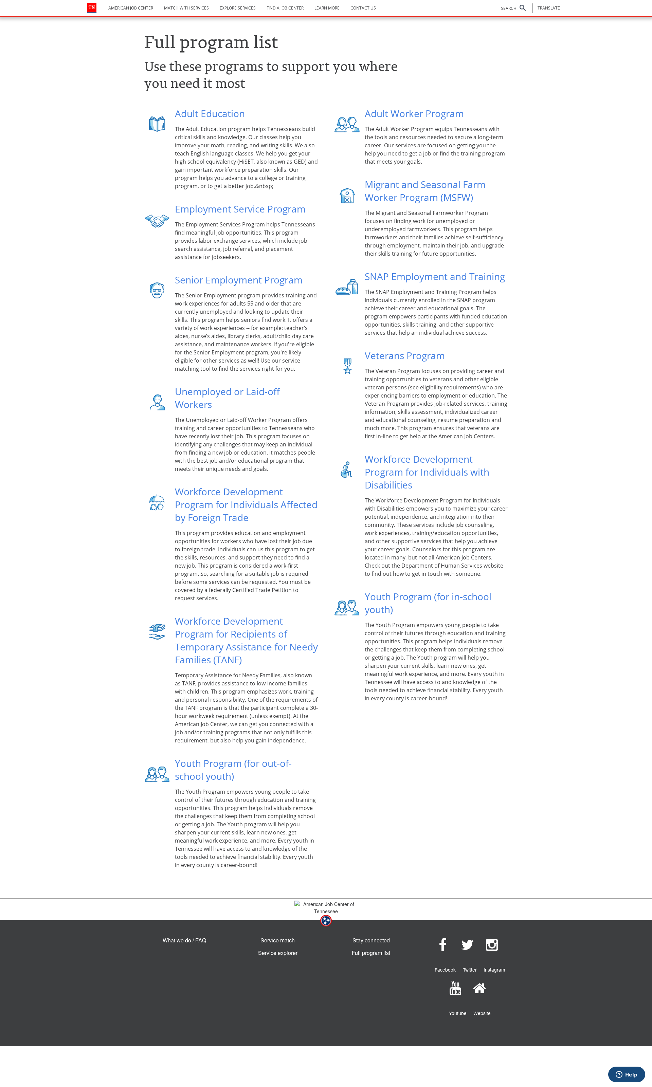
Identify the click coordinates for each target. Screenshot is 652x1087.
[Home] (92, 8)
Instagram (494, 969)
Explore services (238, 8)
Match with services (186, 8)
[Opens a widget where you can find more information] (626, 1075)
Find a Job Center (285, 8)
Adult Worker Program (414, 113)
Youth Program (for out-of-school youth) (233, 769)
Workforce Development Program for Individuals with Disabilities (427, 472)
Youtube (458, 1013)
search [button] (509, 8)
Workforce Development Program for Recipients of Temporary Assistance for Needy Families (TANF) (246, 640)
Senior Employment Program (239, 279)
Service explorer (277, 953)
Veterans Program (405, 355)
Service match (277, 940)
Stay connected (371, 940)
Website (482, 1013)
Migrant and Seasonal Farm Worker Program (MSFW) (425, 191)
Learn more (327, 8)
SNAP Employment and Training (435, 276)
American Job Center (130, 8)
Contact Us (363, 8)
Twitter (470, 969)
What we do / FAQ (184, 940)
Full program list (371, 953)
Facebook (445, 969)
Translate (549, 8)
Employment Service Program (240, 208)
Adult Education (210, 113)
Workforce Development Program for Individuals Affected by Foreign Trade (246, 504)
